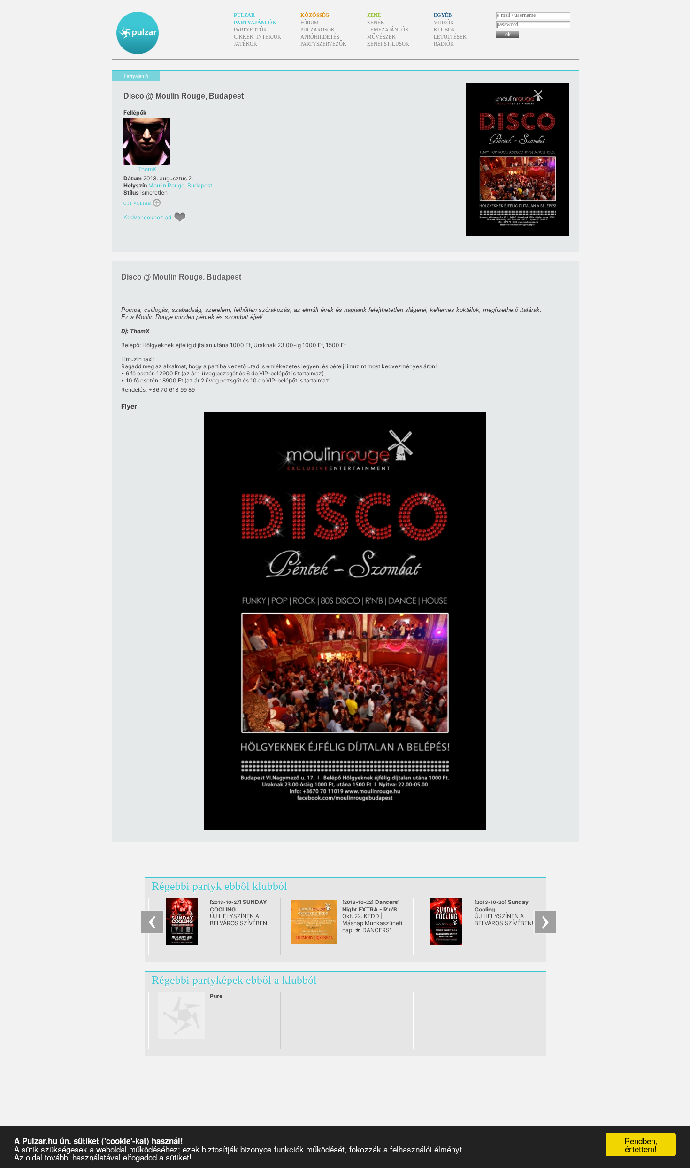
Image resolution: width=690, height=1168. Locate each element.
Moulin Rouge (166, 185)
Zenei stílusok (388, 44)
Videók (444, 22)
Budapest (199, 185)
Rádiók (444, 44)
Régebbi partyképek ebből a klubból (234, 980)
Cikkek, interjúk (257, 36)
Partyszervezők (323, 44)
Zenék (375, 22)
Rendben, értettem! (641, 1144)
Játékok (245, 44)
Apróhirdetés (319, 36)
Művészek (381, 36)
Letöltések (450, 36)
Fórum (309, 22)
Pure (216, 995)
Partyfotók (250, 29)
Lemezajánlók (388, 29)
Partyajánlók (255, 22)
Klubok (444, 29)
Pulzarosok (317, 29)
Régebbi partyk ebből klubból (219, 886)
